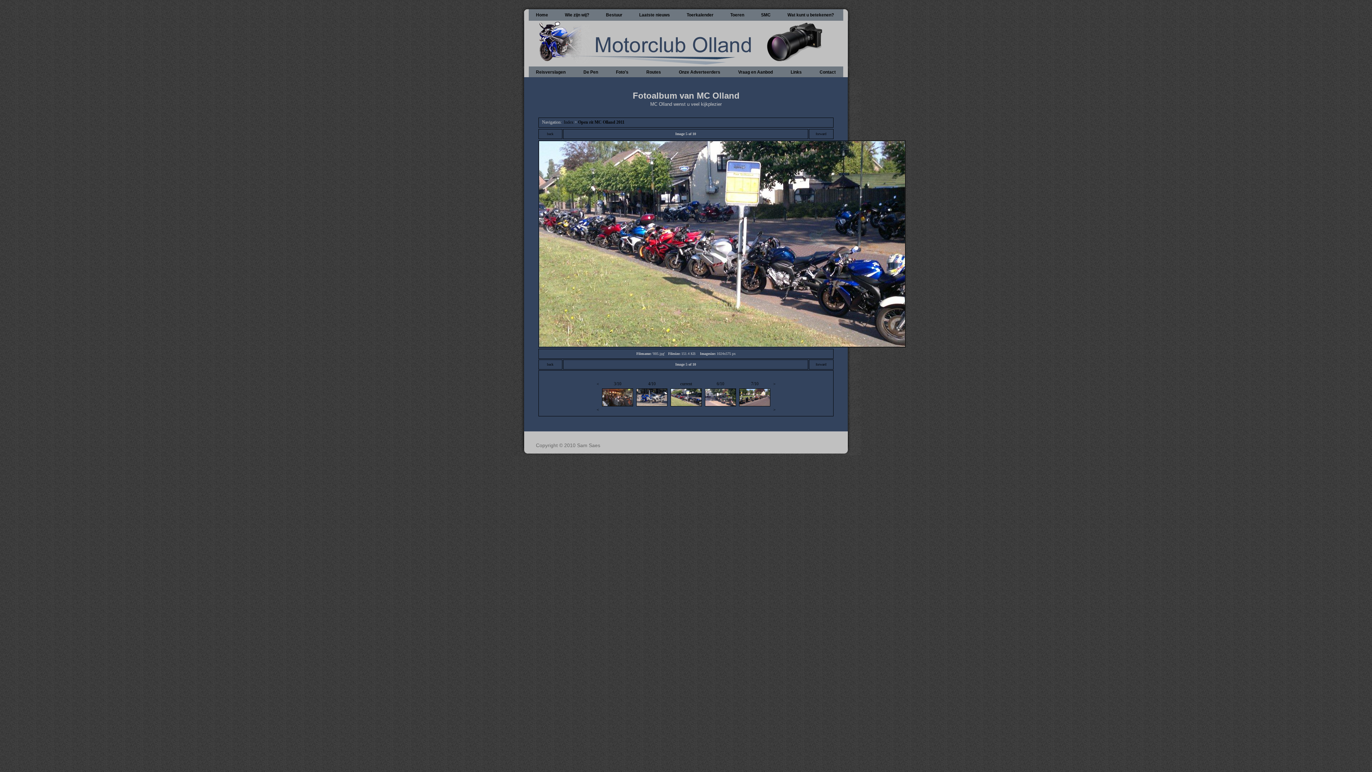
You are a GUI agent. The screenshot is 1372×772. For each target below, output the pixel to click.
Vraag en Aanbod (755, 72)
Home (542, 15)
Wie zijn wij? (577, 15)
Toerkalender (700, 15)
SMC (766, 15)
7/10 (755, 383)
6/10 (720, 383)
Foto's (622, 72)
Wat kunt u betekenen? (810, 15)
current (686, 383)
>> (774, 397)
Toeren (737, 15)
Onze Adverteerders (699, 72)
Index (568, 122)
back (550, 134)
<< (598, 397)
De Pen (590, 72)
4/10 (652, 383)
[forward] (722, 345)
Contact (828, 72)
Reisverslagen (551, 72)
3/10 (617, 383)
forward (821, 134)
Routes (653, 72)
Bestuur (614, 15)
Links (796, 72)
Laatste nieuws (654, 15)
